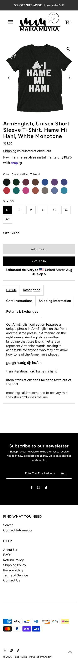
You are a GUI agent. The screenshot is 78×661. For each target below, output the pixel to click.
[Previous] (8, 78)
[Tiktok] (46, 488)
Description (31, 290)
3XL (7, 219)
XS (7, 209)
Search (8, 525)
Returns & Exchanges (22, 311)
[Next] (69, 78)
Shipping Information (55, 301)
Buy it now (39, 260)
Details (11, 290)
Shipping (9, 151)
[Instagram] (38, 488)
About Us (10, 550)
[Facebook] (31, 488)
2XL (66, 209)
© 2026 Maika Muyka (15, 656)
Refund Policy (13, 560)
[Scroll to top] (70, 652)
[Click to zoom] (68, 48)
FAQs (7, 555)
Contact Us (11, 580)
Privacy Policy (13, 570)
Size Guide (11, 233)
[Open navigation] (10, 22)
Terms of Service (15, 575)
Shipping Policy (14, 565)
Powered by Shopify (40, 656)
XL (54, 209)
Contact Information (18, 530)
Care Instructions (19, 301)
